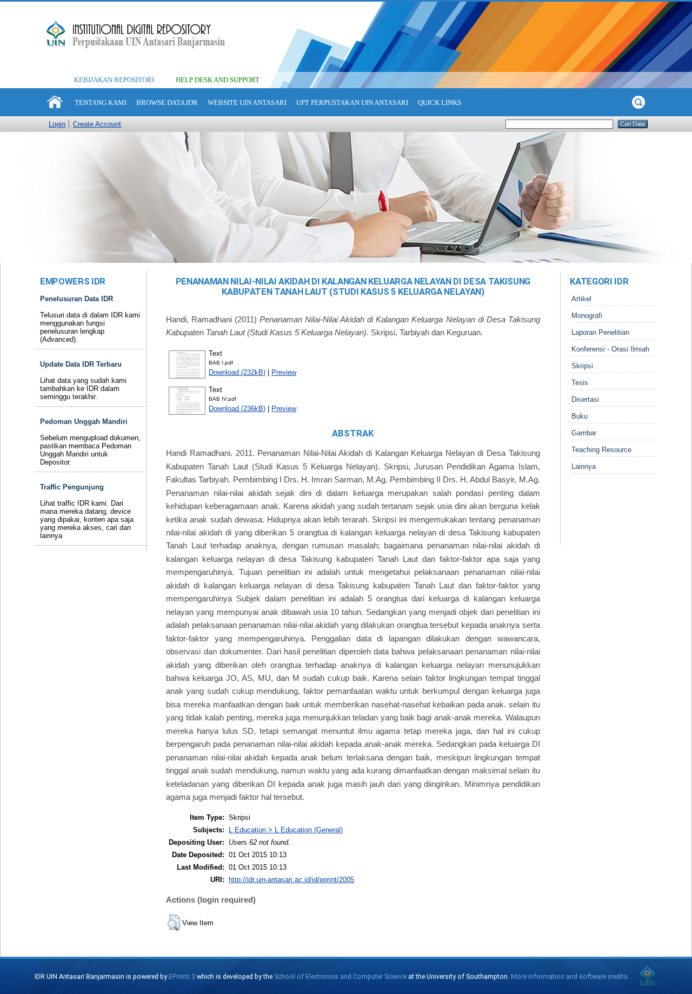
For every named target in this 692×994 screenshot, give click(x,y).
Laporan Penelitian (600, 332)
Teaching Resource (601, 450)
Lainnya (583, 466)
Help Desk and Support (218, 80)
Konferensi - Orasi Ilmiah (610, 349)
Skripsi (582, 366)
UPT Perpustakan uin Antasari (352, 102)
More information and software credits (569, 976)
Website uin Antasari (247, 102)
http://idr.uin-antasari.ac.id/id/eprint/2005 (291, 880)
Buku (579, 416)
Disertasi (585, 399)
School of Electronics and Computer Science (340, 976)
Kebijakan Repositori (114, 80)
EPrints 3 (182, 976)
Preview (283, 372)
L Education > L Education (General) (286, 830)
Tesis (579, 383)
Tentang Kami (101, 102)
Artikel (581, 299)
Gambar (583, 433)
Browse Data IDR (167, 102)
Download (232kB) (237, 372)
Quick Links (439, 102)
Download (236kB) (237, 409)
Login (57, 124)
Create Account (97, 124)
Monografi (586, 316)
